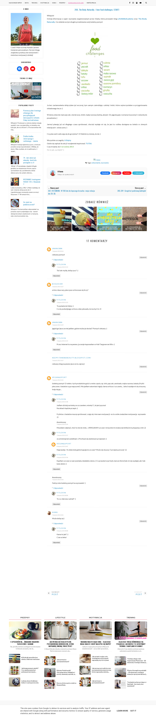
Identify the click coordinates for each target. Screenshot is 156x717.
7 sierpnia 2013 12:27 (57, 286)
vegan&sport (59, 377)
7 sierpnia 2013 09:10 (57, 251)
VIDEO (54, 3)
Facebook (105, 173)
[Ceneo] (97, 160)
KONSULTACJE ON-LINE (76, 3)
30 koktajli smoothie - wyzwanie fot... (84, 228)
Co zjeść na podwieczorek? (29, 203)
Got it (133, 711)
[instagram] (132, 3)
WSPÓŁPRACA (91, 3)
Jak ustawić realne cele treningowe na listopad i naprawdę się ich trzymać (100, 658)
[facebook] (129, 3)
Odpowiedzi (58, 260)
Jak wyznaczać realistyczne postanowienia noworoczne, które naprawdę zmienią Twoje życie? (60, 644)
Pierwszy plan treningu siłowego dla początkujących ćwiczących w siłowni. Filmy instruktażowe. (32, 115)
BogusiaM (57, 284)
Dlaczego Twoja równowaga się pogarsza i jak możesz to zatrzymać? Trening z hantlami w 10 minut (130, 644)
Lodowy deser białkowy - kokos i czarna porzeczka (29, 682)
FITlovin (61, 264)
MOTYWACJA (44, 3)
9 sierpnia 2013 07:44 (62, 457)
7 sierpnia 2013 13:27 (57, 360)
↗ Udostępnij (138, 173)
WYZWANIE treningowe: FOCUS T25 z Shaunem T (32, 181)
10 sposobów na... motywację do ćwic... (135, 228)
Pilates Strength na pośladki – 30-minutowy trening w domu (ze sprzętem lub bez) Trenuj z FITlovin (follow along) (136, 674)
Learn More (122, 711)
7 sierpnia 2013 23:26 (57, 515)
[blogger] (136, 3)
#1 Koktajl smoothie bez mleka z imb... (59, 228)
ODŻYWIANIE (95, 163)
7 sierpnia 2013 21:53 (62, 267)
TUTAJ (89, 143)
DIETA (27, 3)
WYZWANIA (105, 163)
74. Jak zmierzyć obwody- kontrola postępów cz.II (30, 160)
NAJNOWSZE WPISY (15, 3)
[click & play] (26, 99)
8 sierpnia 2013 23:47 (62, 446)
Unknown (57, 248)
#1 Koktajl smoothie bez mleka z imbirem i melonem (30, 658)
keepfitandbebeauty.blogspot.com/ (71, 358)
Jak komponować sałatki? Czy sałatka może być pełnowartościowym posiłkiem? (29, 671)
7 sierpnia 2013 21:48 (62, 401)
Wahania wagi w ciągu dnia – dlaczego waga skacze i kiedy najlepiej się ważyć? (95, 643)
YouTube (127, 173)
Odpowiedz (143, 257)
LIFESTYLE (60, 617)
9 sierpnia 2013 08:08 (62, 495)
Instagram (116, 173)
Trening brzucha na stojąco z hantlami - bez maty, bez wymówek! (136, 684)
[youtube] (139, 3)
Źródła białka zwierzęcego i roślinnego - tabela (30, 138)
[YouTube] (32, 68)
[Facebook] (19, 68)
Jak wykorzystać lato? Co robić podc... (109, 228)
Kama (55, 512)
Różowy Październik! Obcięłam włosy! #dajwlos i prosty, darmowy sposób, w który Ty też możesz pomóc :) (66, 673)
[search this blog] (146, 2)
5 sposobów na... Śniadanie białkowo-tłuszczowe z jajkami (25, 643)
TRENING (34, 3)
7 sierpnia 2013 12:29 (57, 325)
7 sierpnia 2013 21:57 (62, 435)
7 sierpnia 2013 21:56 (62, 424)
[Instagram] (26, 68)
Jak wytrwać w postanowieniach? (63, 660)
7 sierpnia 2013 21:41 (57, 380)
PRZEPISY (62, 3)
